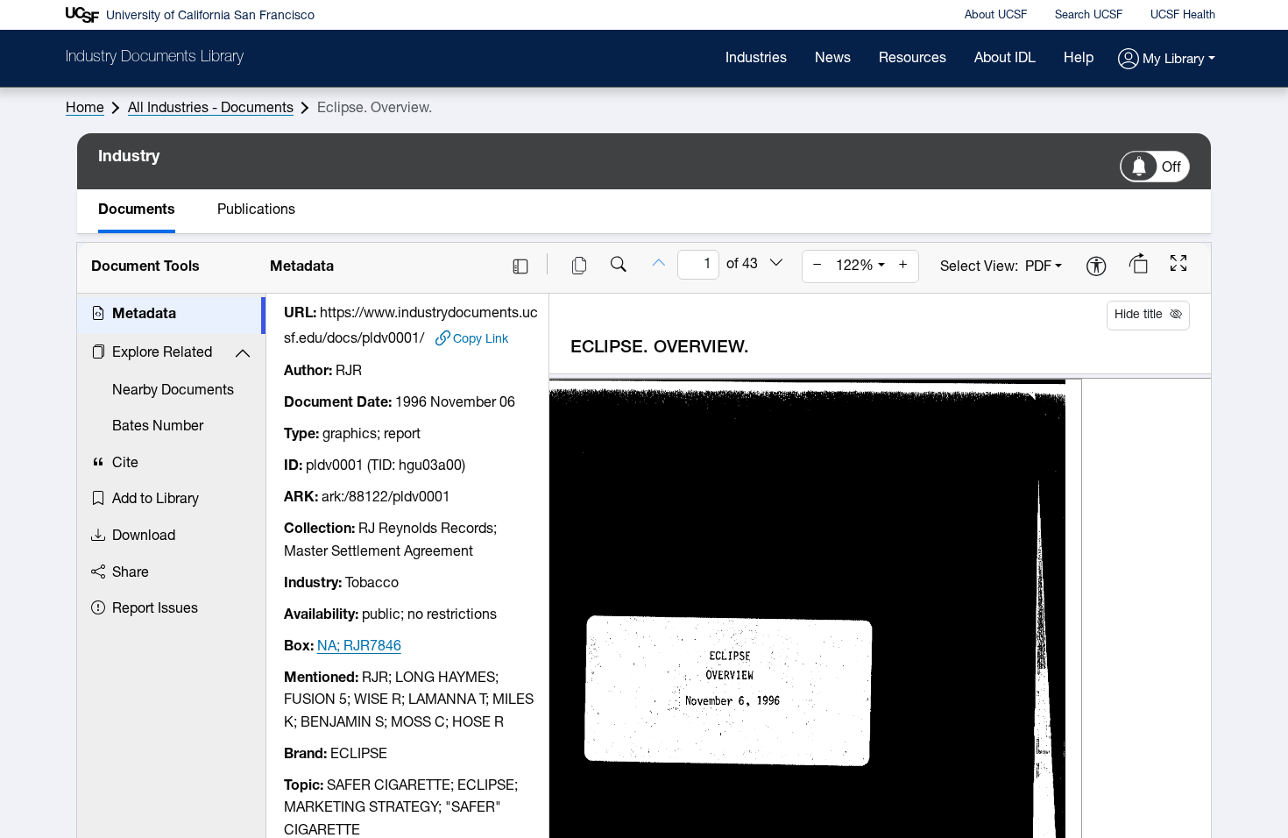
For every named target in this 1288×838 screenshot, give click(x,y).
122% (855, 266)
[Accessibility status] (1096, 268)
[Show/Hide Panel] (520, 266)
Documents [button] (136, 210)
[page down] (776, 264)
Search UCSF (1088, 15)
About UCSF (996, 15)
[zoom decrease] (817, 266)
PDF (1038, 267)
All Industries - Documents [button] (211, 109)
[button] (1166, 60)
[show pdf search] (618, 266)
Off (1171, 168)
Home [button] (85, 109)
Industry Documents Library (155, 58)
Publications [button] (256, 210)
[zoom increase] (903, 266)
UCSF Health (1182, 15)
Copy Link (480, 339)
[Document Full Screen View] (1178, 265)
